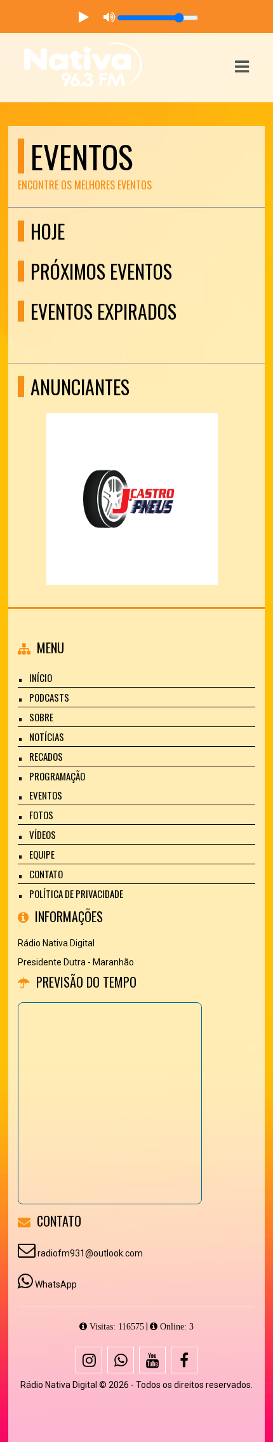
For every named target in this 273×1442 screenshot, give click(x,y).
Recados (46, 756)
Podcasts (49, 697)
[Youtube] (152, 1360)
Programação (57, 776)
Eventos (45, 795)
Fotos (41, 815)
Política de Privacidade (76, 894)
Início (40, 677)
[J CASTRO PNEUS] (131, 475)
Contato (46, 874)
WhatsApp (56, 1284)
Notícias (46, 737)
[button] (242, 66)
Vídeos (42, 834)
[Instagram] (89, 1360)
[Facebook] (184, 1360)
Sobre (41, 717)
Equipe (42, 854)
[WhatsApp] (120, 1360)
